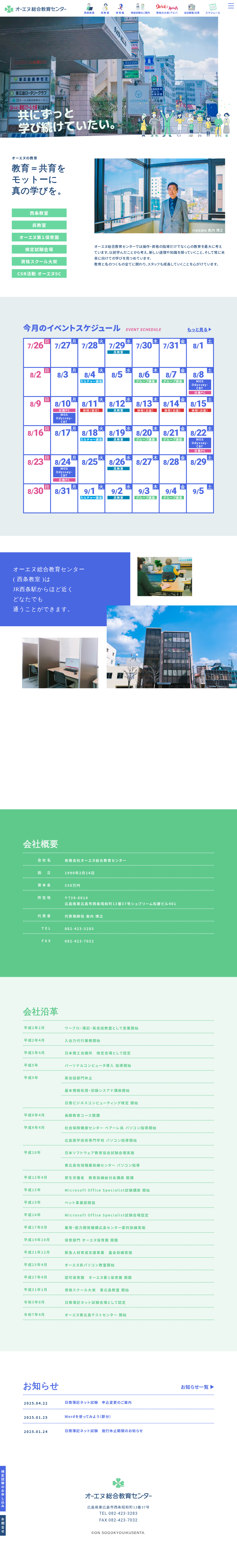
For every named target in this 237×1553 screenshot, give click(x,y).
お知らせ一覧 (195, 1386)
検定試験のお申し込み (3, 1489)
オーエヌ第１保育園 (39, 237)
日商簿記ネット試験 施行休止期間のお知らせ (104, 1430)
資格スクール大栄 (39, 261)
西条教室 (89, 12)
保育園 (120, 12)
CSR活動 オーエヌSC (39, 273)
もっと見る (197, 329)
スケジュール (213, 12)
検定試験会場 (39, 249)
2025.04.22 (36, 1403)
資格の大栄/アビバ (167, 12)
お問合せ (3, 1525)
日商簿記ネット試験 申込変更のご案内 (98, 1402)
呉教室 (105, 12)
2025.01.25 (36, 1417)
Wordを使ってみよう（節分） (88, 1416)
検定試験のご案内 (140, 12)
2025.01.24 (36, 1431)
